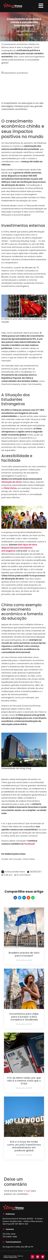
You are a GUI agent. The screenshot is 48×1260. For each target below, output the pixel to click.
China (6, 488)
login (28, 1190)
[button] (15, 897)
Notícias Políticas (25, 31)
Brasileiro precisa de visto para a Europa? (24, 954)
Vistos (13, 488)
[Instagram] (32, 1257)
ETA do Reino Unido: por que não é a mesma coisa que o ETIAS (24, 1080)
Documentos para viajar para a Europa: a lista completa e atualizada (24, 1016)
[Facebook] (37, 1257)
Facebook (29, 843)
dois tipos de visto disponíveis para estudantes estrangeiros (19, 547)
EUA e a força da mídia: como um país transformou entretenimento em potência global (24, 1146)
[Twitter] (43, 1257)
